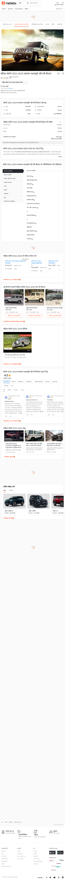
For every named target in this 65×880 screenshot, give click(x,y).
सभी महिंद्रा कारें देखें (7, 518)
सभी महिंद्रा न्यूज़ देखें (8, 456)
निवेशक (3, 864)
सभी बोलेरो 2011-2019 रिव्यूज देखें (11, 421)
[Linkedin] (62, 877)
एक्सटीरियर (6, 193)
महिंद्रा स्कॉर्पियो (32, 511)
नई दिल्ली (10, 88)
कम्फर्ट (5, 186)
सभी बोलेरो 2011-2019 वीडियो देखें (11, 364)
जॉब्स (2, 853)
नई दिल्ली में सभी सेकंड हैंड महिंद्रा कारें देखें (14, 321)
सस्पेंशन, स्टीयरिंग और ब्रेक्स (9, 178)
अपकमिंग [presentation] (11, 490)
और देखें (60, 156)
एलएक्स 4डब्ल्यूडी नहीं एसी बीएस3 (21, 24)
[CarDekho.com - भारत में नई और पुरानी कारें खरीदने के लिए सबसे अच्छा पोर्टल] (9, 3)
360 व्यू (47, 24)
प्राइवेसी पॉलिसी (5, 858)
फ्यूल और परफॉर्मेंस (7, 174)
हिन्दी (57, 2)
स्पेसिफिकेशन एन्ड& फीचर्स (37, 24)
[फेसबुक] (46, 877)
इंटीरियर (5, 190)
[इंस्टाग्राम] (58, 877)
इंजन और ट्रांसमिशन (8, 171)
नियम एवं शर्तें (4, 856)
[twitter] (50, 877)
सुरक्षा (5, 197)
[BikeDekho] (51, 861)
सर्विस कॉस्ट (59, 24)
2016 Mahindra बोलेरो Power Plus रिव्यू (15, 355)
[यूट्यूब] (54, 877)
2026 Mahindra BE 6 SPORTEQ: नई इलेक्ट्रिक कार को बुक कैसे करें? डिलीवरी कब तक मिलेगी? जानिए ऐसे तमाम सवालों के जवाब (13, 447)
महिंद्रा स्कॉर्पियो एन (9, 511)
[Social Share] (63, 73)
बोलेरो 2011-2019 (7, 24)
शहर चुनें (60, 9)
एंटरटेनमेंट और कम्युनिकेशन (9, 201)
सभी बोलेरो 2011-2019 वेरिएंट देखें (11, 279)
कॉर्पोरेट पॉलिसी (4, 861)
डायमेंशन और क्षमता (8, 182)
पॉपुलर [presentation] (4, 490)
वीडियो (53, 24)
